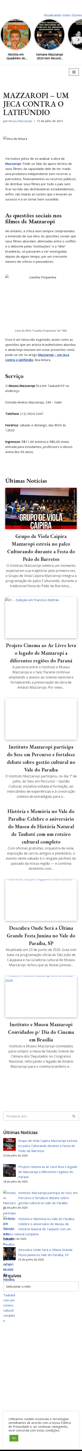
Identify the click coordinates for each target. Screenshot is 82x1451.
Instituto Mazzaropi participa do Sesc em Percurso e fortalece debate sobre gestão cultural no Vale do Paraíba (48, 1198)
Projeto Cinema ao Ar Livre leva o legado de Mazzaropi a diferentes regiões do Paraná (41, 653)
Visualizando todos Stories (63, 15)
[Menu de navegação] (74, 72)
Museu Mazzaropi (20, 121)
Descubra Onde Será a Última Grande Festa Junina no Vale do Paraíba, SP (41, 935)
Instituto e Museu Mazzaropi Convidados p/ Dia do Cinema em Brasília (41, 1032)
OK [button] (14, 1438)
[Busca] (74, 1116)
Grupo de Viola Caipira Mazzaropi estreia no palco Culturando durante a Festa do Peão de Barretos (47, 1145)
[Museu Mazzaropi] (15, 71)
